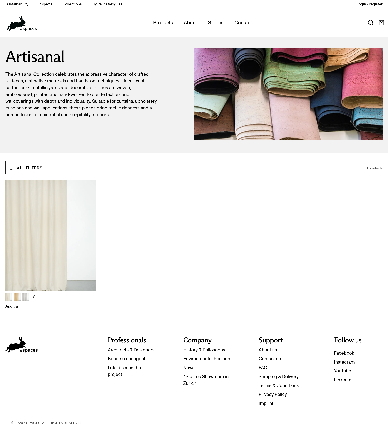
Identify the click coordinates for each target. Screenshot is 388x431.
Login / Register (370, 4)
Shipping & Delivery (279, 376)
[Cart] (381, 22)
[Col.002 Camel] (17, 296)
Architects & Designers (131, 350)
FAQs (264, 367)
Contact (243, 23)
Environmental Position (206, 358)
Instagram (344, 362)
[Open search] (370, 22)
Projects (45, 4)
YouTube (342, 371)
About (190, 23)
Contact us (270, 358)
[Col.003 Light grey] (25, 296)
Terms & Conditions (279, 385)
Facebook (344, 353)
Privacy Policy (273, 394)
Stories (216, 23)
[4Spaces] (21, 22)
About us (268, 350)
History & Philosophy (204, 350)
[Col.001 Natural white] (8, 296)
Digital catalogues (107, 4)
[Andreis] (34, 296)
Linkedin (342, 380)
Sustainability (16, 4)
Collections (72, 4)
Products (163, 23)
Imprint (266, 403)
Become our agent (127, 358)
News (189, 367)
